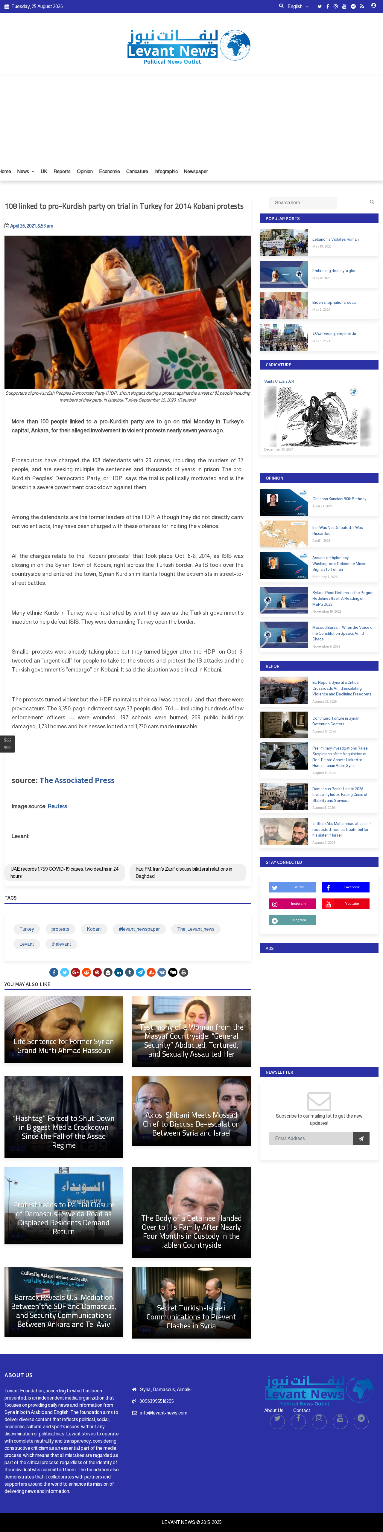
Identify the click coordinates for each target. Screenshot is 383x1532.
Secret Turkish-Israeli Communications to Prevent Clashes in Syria (191, 1317)
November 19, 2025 (326, 611)
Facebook (352, 887)
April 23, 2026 (322, 506)
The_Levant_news (196, 929)
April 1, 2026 (321, 540)
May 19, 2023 (321, 246)
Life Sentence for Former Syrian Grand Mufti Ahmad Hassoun (64, 1045)
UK (44, 171)
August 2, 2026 (323, 842)
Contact (301, 1410)
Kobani (94, 929)
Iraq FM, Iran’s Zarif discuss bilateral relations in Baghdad (184, 872)
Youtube (352, 903)
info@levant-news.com (163, 1412)
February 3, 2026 (325, 577)
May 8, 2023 (321, 278)
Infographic (166, 171)
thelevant (61, 944)
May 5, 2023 (321, 309)
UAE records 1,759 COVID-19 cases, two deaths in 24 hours (64, 872)
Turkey (26, 929)
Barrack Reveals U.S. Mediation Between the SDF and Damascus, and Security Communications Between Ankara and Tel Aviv (63, 1310)
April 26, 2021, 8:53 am (31, 225)
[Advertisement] (191, 118)
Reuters (57, 806)
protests (60, 929)
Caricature (137, 171)
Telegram (298, 920)
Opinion (85, 171)
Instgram (298, 903)
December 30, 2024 (278, 449)
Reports (62, 171)
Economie (109, 171)
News (23, 171)
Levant (26, 944)
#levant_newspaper (139, 929)
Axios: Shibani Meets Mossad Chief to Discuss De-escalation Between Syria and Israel (191, 1124)
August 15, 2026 (324, 731)
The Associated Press (77, 780)
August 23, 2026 (324, 701)
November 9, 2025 (326, 646)
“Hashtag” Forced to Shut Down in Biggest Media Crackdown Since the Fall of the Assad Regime (64, 1131)
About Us (273, 1410)
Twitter (298, 887)
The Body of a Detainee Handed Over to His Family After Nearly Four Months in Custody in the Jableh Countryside (191, 1231)
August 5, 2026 (323, 807)
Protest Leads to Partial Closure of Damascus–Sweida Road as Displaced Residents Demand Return (63, 1217)
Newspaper (196, 171)
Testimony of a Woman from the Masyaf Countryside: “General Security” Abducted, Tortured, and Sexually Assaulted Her (191, 1040)
